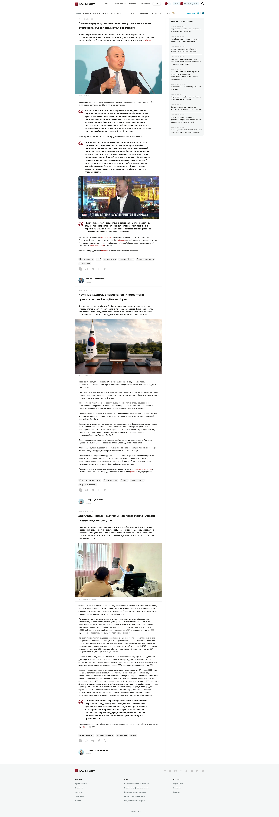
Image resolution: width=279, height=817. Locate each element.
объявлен (122, 240)
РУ (182, 4)
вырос (86, 727)
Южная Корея (137, 480)
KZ (175, 4)
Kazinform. (147, 40)
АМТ (99, 259)
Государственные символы (135, 792)
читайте (104, 251)
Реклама (176, 792)
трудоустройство (144, 469)
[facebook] (181, 771)
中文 (189, 4)
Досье (119, 13)
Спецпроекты (128, 13)
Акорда (85, 13)
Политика (79, 788)
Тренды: (78, 13)
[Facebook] (99, 269)
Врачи (133, 735)
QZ (178, 4)
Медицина (122, 735)
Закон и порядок (108, 13)
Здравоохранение (105, 735)
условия (133, 472)
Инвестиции (110, 259)
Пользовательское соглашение (136, 784)
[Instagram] (80, 269)
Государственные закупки (134, 801)
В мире (124, 480)
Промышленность (145, 259)
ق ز (193, 4)
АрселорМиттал (126, 259)
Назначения (95, 13)
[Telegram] (92, 269)
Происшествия (81, 784)
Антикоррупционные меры (134, 796)
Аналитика (145, 4)
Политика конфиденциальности (136, 788)
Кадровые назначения (89, 480)
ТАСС (150, 314)
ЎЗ (197, 4)
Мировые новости (87, 485)
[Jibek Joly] (191, 13)
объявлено (106, 237)
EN (185, 4)
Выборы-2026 (164, 13)
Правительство (86, 259)
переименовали (97, 246)
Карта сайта (178, 784)
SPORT (156, 4)
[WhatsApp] (86, 269)
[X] (105, 269)
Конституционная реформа (146, 13)
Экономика (84, 264)
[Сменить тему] (167, 3)
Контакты (177, 788)
